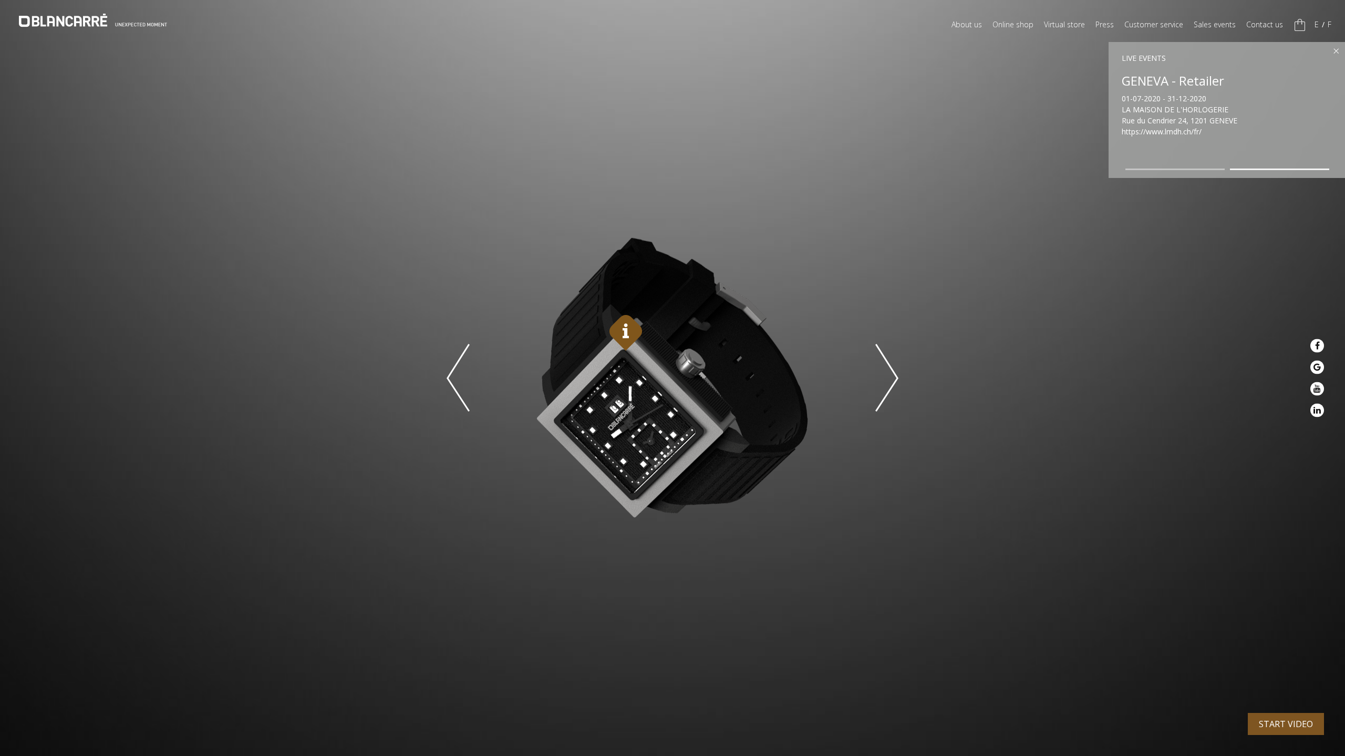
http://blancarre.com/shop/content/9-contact (1198, 146)
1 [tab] (1175, 169)
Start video (1286, 724)
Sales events (1215, 24)
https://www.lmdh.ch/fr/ (1162, 131)
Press (1104, 24)
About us (966, 24)
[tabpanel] (1229, 103)
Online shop (1012, 24)
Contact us (1264, 24)
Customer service (1153, 24)
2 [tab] (1280, 169)
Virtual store (1064, 24)
